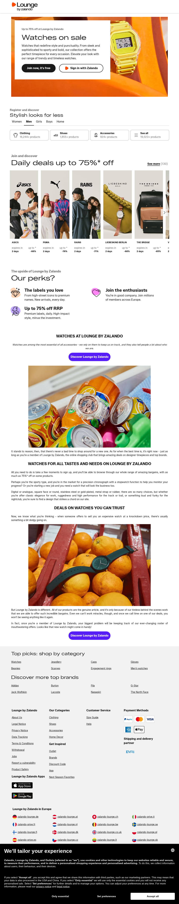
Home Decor (56, 737)
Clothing (53, 717)
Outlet (52, 751)
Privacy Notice (20, 730)
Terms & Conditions (23, 743)
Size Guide (92, 717)
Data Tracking (20, 737)
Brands (53, 757)
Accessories (56, 730)
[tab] (17, 122)
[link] (29, 135)
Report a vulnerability (23, 762)
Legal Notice (19, 724)
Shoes (52, 724)
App (51, 770)
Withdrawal (18, 750)
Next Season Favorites (61, 777)
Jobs (14, 756)
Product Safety (20, 769)
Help (88, 724)
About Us (17, 717)
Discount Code (57, 764)
